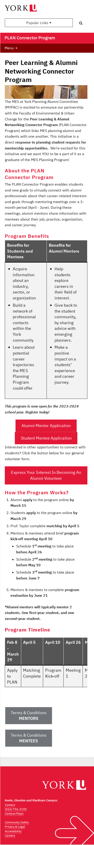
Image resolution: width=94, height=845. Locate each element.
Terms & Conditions (29, 715)
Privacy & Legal (15, 827)
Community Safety (17, 822)
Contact (10, 805)
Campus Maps (14, 813)
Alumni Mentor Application (46, 425)
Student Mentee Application (46, 438)
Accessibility (13, 831)
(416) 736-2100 (16, 809)
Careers (10, 836)
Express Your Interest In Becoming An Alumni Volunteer (46, 475)
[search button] (81, 23)
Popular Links (37, 22)
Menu (9, 48)
